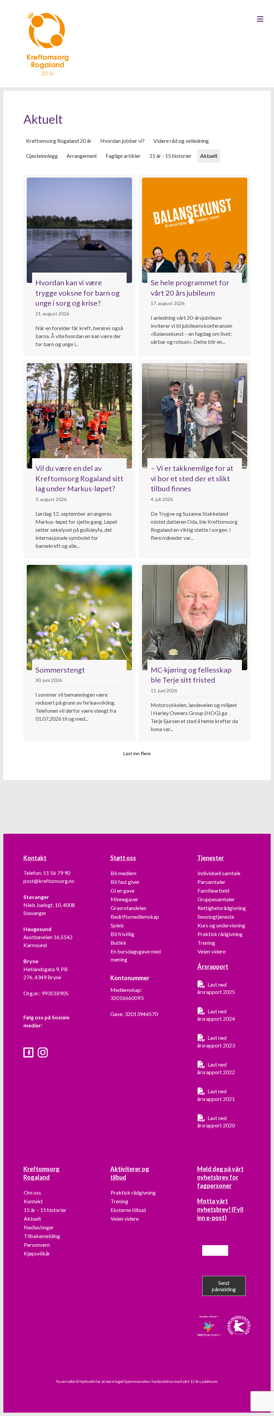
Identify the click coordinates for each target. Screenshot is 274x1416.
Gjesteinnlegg (42, 156)
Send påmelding (224, 1286)
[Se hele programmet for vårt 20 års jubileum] (195, 265)
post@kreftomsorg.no (49, 881)
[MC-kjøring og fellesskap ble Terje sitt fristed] (195, 651)
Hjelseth (88, 1381)
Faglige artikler (123, 156)
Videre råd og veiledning (181, 140)
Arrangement (81, 156)
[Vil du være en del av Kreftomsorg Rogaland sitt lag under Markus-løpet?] (79, 459)
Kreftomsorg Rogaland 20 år (59, 140)
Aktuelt (209, 156)
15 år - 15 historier (170, 156)
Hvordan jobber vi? (122, 140)
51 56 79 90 (56, 873)
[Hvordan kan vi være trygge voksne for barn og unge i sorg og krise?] (79, 265)
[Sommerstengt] (79, 651)
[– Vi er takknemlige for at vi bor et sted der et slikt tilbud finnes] (195, 459)
